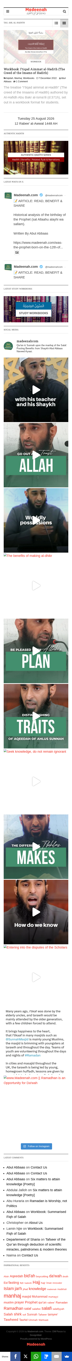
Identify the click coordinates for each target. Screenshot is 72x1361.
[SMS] (46, 1356)
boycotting (42, 1276)
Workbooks (28, 78)
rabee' (51, 1302)
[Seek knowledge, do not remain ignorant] (36, 781)
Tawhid (23, 1319)
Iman (49, 1283)
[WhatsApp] (36, 1356)
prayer (19, 1302)
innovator (57, 1283)
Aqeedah (16, 1276)
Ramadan (62, 1302)
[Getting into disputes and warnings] (36, 390)
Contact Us (39, 1167)
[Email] (57, 1356)
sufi (24, 1314)
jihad (25, 1289)
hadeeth (28, 1283)
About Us (36, 1223)
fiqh (22, 1283)
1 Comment (22, 81)
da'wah (55, 1276)
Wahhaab (43, 1320)
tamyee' (53, 1314)
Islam (9, 1288)
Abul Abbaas (15, 1167)
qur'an (42, 1302)
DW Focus (57, 1331)
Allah (6, 1276)
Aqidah (9, 78)
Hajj (36, 1282)
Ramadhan (13, 1308)
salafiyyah (58, 1308)
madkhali (62, 1289)
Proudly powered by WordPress (36, 1339)
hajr (43, 1282)
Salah (8, 1314)
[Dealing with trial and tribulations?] (36, 651)
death (65, 1276)
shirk (18, 1314)
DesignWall (36, 1335)
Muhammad (39, 1296)
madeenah (51, 1289)
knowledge (37, 1289)
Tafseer (42, 1314)
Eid (6, 1282)
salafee (36, 1308)
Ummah (33, 1320)
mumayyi (53, 1296)
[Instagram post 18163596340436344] (36, 912)
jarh (18, 1288)
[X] (25, 1356)
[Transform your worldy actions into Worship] (36, 846)
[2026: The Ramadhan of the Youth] (36, 1042)
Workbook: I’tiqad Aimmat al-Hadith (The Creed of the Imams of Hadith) (34, 71)
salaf (27, 1308)
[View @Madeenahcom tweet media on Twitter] (17, 252)
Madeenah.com (26, 195)
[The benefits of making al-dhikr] (36, 585)
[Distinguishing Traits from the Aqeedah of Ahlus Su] (36, 716)
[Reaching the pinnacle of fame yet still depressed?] (36, 520)
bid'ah (29, 1275)
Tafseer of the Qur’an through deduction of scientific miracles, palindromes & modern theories (36, 1244)
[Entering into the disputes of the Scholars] (36, 977)
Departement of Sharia (23, 1239)
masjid (26, 1296)
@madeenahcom (54, 195)
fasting (13, 1282)
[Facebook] (15, 1356)
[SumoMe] (67, 1356)
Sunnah (32, 1314)
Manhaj (18, 78)
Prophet (31, 1302)
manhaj (12, 1296)
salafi (47, 1308)
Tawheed (11, 1320)
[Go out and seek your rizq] (36, 455)
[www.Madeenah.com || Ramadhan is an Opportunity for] (36, 1108)
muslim (9, 1302)
